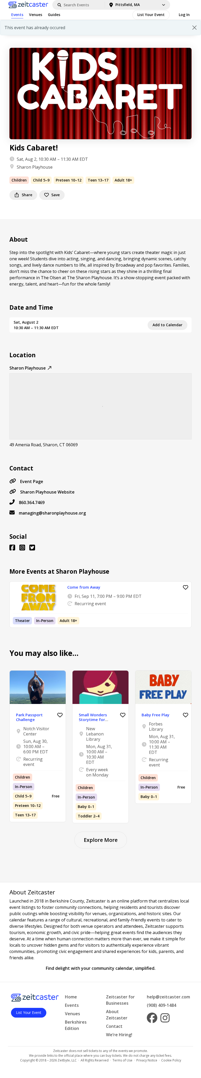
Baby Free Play (155, 714)
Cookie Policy (171, 1060)
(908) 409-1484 (161, 1005)
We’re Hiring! (119, 1035)
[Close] (194, 27)
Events (17, 14)
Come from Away (83, 587)
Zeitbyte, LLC (67, 1060)
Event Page (31, 481)
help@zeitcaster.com (168, 997)
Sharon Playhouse (35, 167)
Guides (54, 14)
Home (71, 997)
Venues (35, 14)
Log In (184, 14)
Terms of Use (122, 1060)
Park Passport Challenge (29, 717)
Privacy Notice (146, 1060)
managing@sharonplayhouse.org (52, 513)
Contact (114, 1026)
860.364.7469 (31, 502)
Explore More (101, 839)
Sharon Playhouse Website (47, 492)
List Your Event (151, 14)
